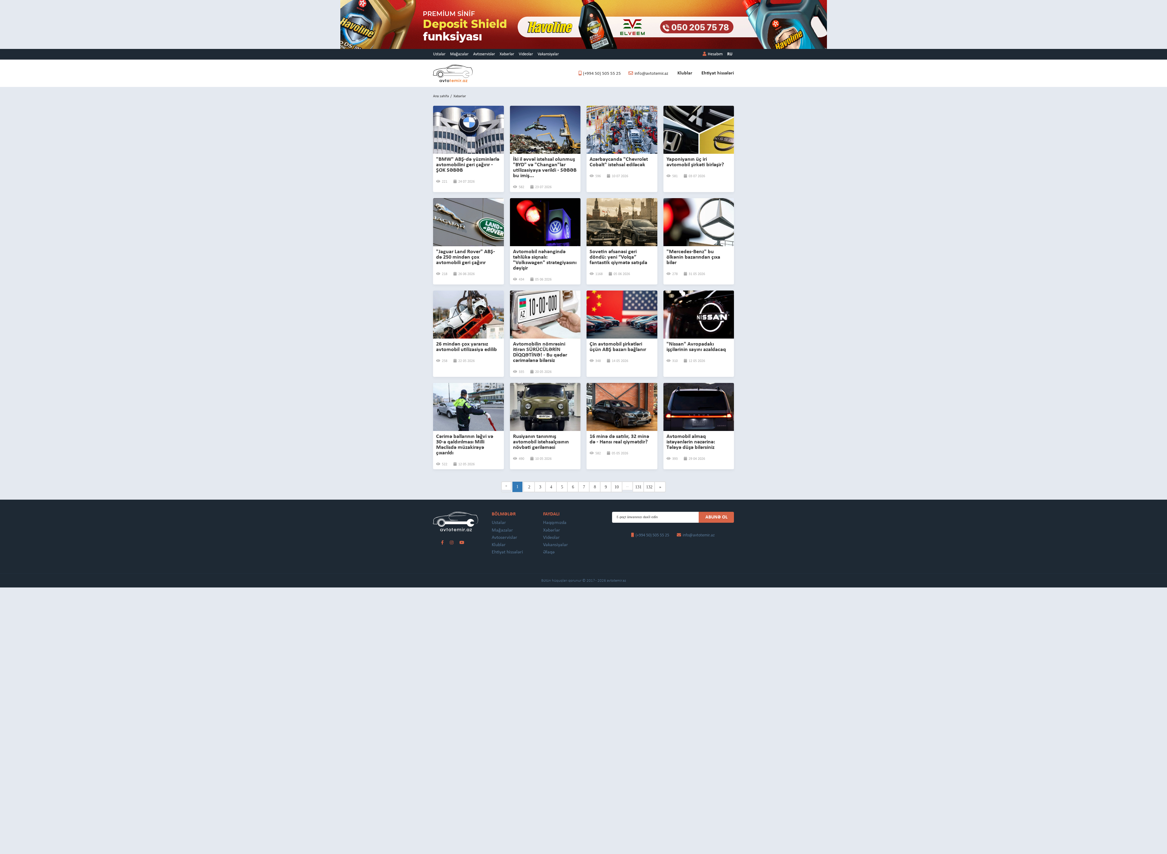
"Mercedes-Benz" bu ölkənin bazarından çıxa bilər (693, 257)
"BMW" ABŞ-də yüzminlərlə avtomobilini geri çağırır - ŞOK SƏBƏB (467, 165)
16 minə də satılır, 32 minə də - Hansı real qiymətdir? (619, 439)
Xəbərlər (507, 54)
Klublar (684, 73)
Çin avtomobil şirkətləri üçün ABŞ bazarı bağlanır (618, 347)
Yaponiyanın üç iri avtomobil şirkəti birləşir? (695, 162)
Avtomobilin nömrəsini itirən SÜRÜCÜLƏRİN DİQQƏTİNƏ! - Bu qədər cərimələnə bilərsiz (540, 352)
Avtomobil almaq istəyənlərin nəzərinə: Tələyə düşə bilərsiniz (690, 442)
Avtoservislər (484, 54)
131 (638, 487)
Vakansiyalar (548, 54)
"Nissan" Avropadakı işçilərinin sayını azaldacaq (696, 347)
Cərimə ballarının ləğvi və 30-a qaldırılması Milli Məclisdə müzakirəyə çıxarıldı (464, 445)
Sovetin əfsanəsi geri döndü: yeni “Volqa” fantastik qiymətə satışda (618, 257)
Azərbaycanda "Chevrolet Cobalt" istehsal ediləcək (619, 162)
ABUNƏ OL (716, 517)
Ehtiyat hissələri (717, 73)
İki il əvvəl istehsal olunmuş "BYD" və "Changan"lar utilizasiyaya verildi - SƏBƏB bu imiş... (545, 168)
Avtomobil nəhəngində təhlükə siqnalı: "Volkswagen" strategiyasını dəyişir (545, 260)
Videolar (526, 54)
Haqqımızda (554, 522)
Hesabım (715, 54)
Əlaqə (549, 552)
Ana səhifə (441, 96)
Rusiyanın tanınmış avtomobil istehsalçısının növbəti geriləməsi (541, 442)
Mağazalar (459, 54)
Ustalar (439, 54)
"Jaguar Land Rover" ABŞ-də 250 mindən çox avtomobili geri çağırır (465, 257)
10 (616, 487)
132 (649, 487)
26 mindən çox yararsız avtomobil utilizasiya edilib (466, 347)
